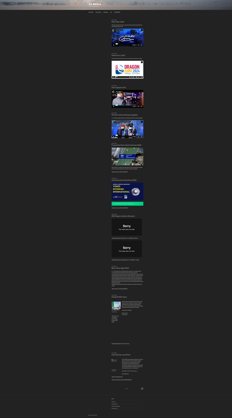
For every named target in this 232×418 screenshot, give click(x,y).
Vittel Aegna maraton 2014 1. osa (119, 238)
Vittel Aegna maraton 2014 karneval (120, 259)
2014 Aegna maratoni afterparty (123, 216)
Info (111, 12)
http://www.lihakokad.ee (117, 376)
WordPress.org (114, 408)
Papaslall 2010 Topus (119, 297)
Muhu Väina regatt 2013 (120, 268)
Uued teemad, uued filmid (121, 355)
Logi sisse (113, 401)
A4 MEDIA (95, 4)
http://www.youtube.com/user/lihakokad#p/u (122, 379)
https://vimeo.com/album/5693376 (120, 171)
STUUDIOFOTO (117, 12)
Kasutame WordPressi (92, 415)
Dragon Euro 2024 (118, 55)
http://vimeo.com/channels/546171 (119, 288)
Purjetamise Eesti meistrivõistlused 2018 (126, 145)
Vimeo (136, 238)
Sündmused (105, 12)
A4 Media (131, 238)
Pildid (113, 321)
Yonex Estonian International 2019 (124, 180)
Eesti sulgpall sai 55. (119, 87)
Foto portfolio (98, 12)
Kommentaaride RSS (116, 406)
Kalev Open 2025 (118, 22)
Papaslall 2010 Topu (116, 343)
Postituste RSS (114, 403)
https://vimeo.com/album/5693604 (120, 207)
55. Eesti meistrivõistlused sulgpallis (125, 115)
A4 (124, 343)
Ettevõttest (91, 12)
